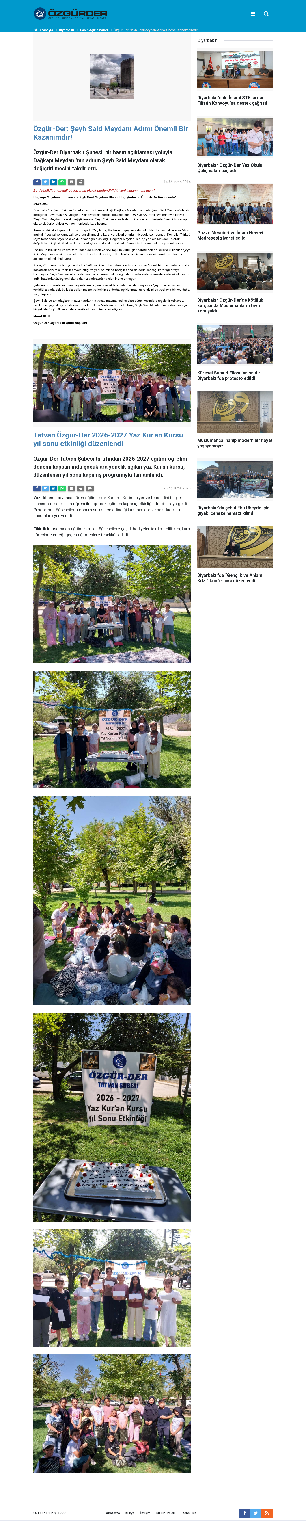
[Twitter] (45, 182)
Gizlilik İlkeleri (165, 1513)
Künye (129, 1513)
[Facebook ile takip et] (244, 1513)
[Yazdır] (80, 182)
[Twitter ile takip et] (255, 1513)
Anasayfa (113, 1513)
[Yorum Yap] (89, 488)
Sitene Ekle (188, 1513)
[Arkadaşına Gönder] (71, 182)
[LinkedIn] (53, 182)
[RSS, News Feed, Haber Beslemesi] (267, 1513)
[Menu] (253, 14)
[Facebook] (37, 182)
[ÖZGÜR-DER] (70, 13)
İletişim (145, 1513)
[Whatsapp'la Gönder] (62, 182)
